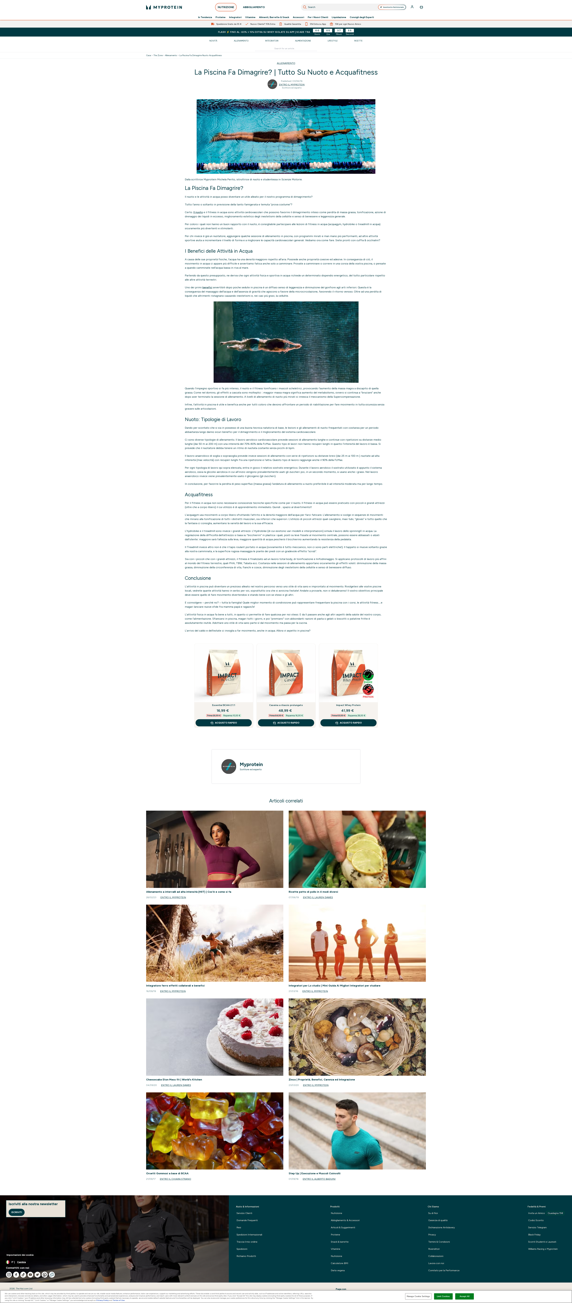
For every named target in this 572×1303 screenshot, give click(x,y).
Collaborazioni (435, 1256)
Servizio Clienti (244, 1213)
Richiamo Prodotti (246, 1256)
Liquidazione (339, 17)
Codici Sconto (536, 1220)
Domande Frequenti (247, 1220)
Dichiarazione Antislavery (441, 1227)
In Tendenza (205, 17)
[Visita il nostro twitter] (38, 1275)
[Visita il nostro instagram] (9, 1275)
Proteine (221, 17)
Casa (148, 55)
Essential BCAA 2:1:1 (223, 705)
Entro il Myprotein (292, 84)
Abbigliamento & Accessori (345, 1220)
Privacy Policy (102, 1300)
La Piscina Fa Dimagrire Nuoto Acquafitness (200, 55)
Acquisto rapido (226, 722)
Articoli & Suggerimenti (343, 1227)
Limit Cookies (443, 1296)
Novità (213, 41)
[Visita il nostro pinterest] (45, 1275)
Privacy (432, 1234)
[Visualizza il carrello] (421, 7)
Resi (239, 1227)
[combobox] (354, 7)
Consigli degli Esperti (362, 17)
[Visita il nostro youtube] (30, 1275)
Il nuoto (198, 212)
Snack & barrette (340, 1242)
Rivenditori (434, 1249)
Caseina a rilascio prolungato (286, 705)
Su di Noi (433, 1213)
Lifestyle (333, 41)
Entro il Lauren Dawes (318, 897)
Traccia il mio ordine (247, 1242)
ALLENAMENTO (286, 63)
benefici (207, 287)
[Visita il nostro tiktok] (23, 1275)
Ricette (358, 41)
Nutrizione (336, 1213)
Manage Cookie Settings (418, 1296)
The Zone (158, 55)
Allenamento (241, 41)
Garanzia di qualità (437, 1220)
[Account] (412, 7)
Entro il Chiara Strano (175, 1179)
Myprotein (251, 764)
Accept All (464, 1296)
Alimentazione (303, 41)
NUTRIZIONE (226, 7)
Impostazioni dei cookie (20, 1255)
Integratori (235, 17)
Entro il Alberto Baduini (319, 1179)
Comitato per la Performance (444, 1270)
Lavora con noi (436, 1263)
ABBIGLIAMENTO (254, 7)
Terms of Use (119, 1300)
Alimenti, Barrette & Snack (274, 17)
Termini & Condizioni (439, 1242)
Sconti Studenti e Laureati (542, 1242)
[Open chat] (52, 1275)
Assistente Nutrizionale (393, 7)
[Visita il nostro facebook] (16, 1275)
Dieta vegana (338, 1270)
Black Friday (534, 1234)
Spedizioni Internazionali (249, 1234)
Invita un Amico (545, 1213)
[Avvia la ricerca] (305, 7)
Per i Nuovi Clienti (318, 17)
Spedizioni (242, 1249)
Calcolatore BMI (339, 1263)
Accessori (298, 17)
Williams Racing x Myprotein (543, 1249)
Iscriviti (16, 1212)
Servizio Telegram (537, 1227)
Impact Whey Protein (348, 705)
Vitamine (250, 17)
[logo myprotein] (164, 7)
